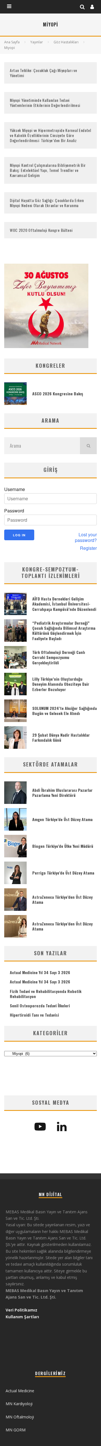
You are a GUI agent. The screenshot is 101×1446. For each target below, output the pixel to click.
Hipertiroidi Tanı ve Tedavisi (34, 1015)
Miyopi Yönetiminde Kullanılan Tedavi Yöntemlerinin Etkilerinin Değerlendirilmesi (45, 102)
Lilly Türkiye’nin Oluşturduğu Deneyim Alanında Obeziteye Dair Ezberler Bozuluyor (60, 684)
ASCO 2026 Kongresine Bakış (57, 393)
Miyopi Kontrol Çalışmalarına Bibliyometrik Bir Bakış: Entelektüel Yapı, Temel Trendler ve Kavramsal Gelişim (48, 170)
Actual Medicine (20, 1390)
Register (88, 548)
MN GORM (16, 1429)
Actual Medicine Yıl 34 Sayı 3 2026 (40, 972)
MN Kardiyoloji (19, 1403)
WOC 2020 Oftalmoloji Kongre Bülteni (41, 230)
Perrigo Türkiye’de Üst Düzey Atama (63, 873)
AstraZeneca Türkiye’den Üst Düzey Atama (62, 899)
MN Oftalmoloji (20, 1417)
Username (14, 489)
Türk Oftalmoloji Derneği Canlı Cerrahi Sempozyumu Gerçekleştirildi (58, 657)
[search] (88, 445)
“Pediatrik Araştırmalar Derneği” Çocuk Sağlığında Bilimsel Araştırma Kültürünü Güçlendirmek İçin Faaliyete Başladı (63, 630)
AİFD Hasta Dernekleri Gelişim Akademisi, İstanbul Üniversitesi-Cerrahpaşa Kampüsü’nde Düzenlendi (64, 604)
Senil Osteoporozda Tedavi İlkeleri (40, 1005)
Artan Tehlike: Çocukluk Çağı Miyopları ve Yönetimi (43, 72)
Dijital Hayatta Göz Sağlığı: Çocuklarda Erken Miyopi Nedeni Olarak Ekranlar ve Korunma (47, 202)
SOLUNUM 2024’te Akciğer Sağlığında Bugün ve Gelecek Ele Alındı (64, 710)
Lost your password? (86, 537)
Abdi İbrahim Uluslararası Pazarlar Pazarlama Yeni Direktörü (62, 792)
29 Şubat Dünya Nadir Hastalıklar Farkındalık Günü (61, 737)
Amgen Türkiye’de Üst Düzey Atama (62, 819)
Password (14, 510)
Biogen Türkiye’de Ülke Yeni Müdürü (62, 846)
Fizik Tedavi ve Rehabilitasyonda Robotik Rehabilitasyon (45, 993)
